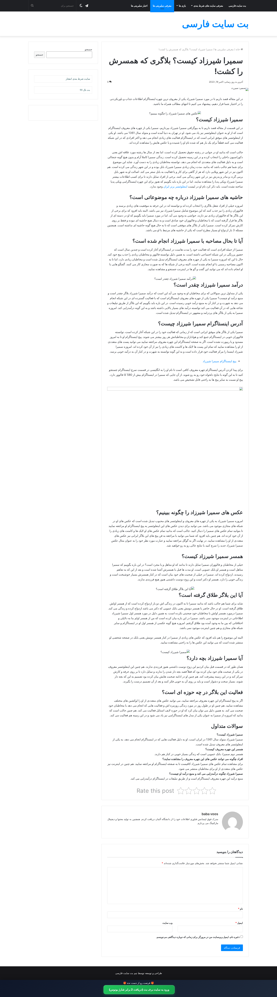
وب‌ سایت (167, 922)
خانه (238, 49)
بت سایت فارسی (237, 5)
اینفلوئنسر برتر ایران (175, 186)
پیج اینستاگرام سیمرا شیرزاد (219, 361)
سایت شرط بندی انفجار (78, 78)
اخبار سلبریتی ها (139, 5)
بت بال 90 (85, 89)
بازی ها (182, 5)
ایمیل (239, 922)
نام (240, 908)
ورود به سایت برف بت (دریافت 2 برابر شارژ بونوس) (139, 989)
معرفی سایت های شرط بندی (208, 5)
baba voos (210, 814)
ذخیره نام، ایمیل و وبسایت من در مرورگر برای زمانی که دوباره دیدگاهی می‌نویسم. (198, 936)
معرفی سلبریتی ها (162, 5)
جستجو (88, 49)
